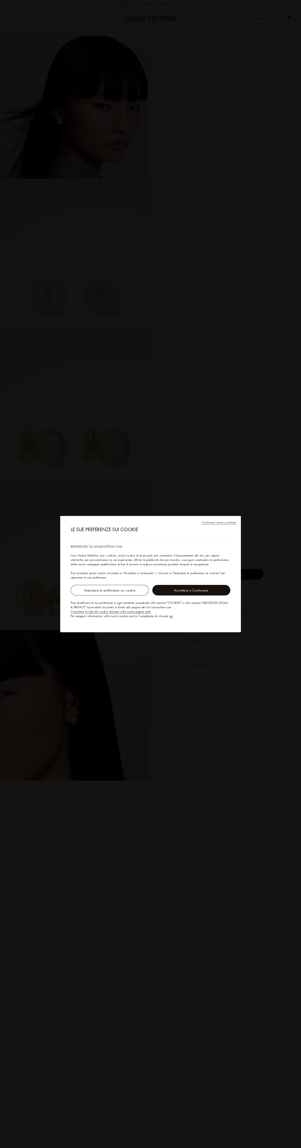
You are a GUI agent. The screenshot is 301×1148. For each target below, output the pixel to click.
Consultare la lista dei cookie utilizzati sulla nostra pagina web (110, 612)
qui (171, 616)
